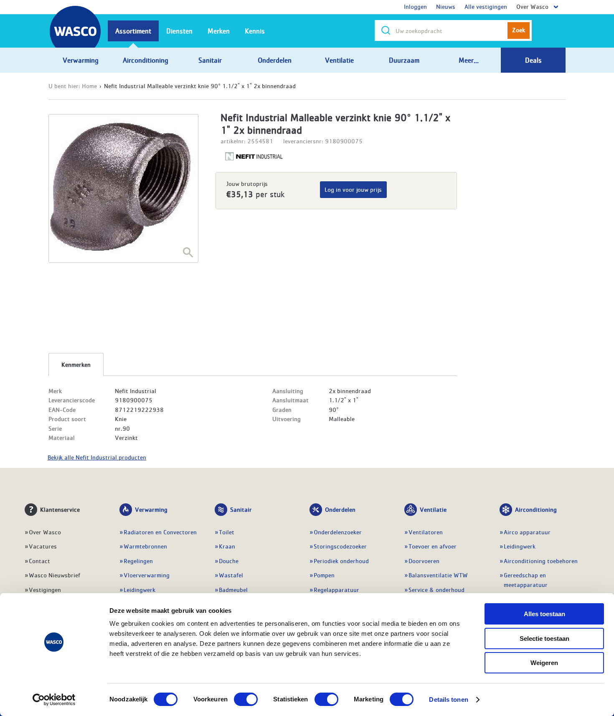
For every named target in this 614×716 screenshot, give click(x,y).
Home (89, 85)
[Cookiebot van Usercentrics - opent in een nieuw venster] (54, 699)
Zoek (518, 29)
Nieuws (445, 6)
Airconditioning (536, 509)
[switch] (246, 699)
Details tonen (448, 699)
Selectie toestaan (544, 638)
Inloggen (415, 6)
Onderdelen (340, 509)
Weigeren (544, 662)
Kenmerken (76, 364)
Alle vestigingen (485, 6)
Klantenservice (60, 509)
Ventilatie (433, 509)
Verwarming (151, 509)
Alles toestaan (544, 613)
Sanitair (241, 509)
